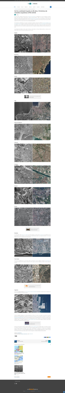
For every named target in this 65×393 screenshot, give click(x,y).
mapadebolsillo (19, 332)
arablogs (22, 333)
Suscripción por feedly (17, 381)
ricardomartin (31, 333)
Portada (15, 0)
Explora (21, 0)
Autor (23, 0)
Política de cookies (26, 0)
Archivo (19, 0)
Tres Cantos (47, 260)
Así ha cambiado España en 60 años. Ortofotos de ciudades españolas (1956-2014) (30, 12)
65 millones (41, 234)
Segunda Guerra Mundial (34, 18)
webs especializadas (43, 23)
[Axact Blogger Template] (32, 3)
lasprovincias (25, 333)
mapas (15, 363)
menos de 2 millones (25, 234)
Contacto (17, 0)
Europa (15, 354)
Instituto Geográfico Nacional (32, 319)
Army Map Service (34, 326)
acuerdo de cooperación (32, 16)
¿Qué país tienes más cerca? (18, 362)
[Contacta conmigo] (16, 383)
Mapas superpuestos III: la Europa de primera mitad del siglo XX (19, 353)
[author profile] (15, 15)
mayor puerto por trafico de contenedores (31, 291)
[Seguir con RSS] (15, 383)
